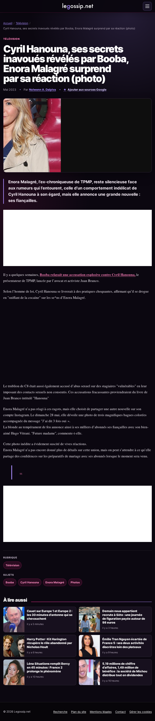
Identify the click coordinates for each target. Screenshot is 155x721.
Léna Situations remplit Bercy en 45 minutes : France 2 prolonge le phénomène (48, 667)
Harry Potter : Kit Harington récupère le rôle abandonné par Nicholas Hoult (49, 643)
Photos (75, 582)
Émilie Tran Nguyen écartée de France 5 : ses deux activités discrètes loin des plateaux (124, 643)
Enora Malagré (54, 582)
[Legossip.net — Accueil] (77, 6)
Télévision (22, 23)
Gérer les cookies (140, 711)
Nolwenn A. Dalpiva (42, 89)
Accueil (7, 23)
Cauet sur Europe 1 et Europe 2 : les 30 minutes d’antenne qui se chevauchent (49, 615)
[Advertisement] (77, 238)
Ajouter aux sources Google (87, 89)
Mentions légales (101, 711)
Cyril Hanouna (29, 582)
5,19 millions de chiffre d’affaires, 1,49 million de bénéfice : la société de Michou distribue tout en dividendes (124, 669)
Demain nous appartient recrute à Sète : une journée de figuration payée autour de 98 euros (123, 616)
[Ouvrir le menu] (147, 6)
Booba (10, 582)
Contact (120, 711)
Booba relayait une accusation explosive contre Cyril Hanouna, (87, 274)
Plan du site (78, 711)
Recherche (60, 711)
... (21, 472)
